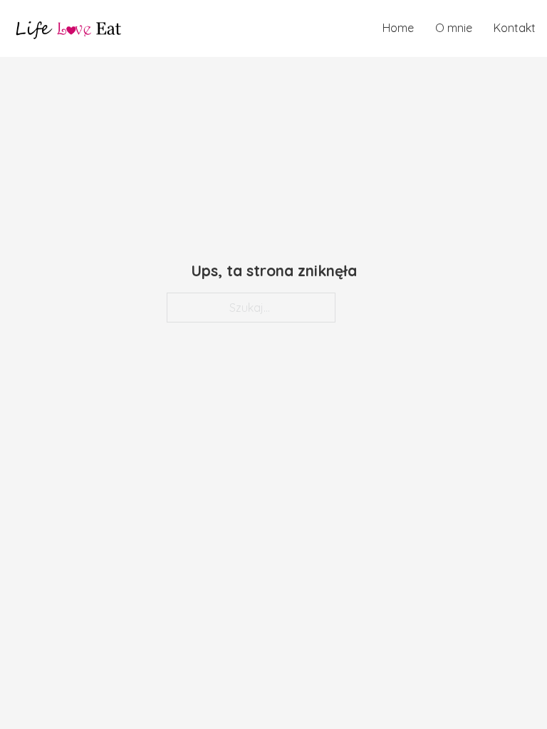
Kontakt (515, 28)
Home (398, 28)
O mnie (453, 28)
